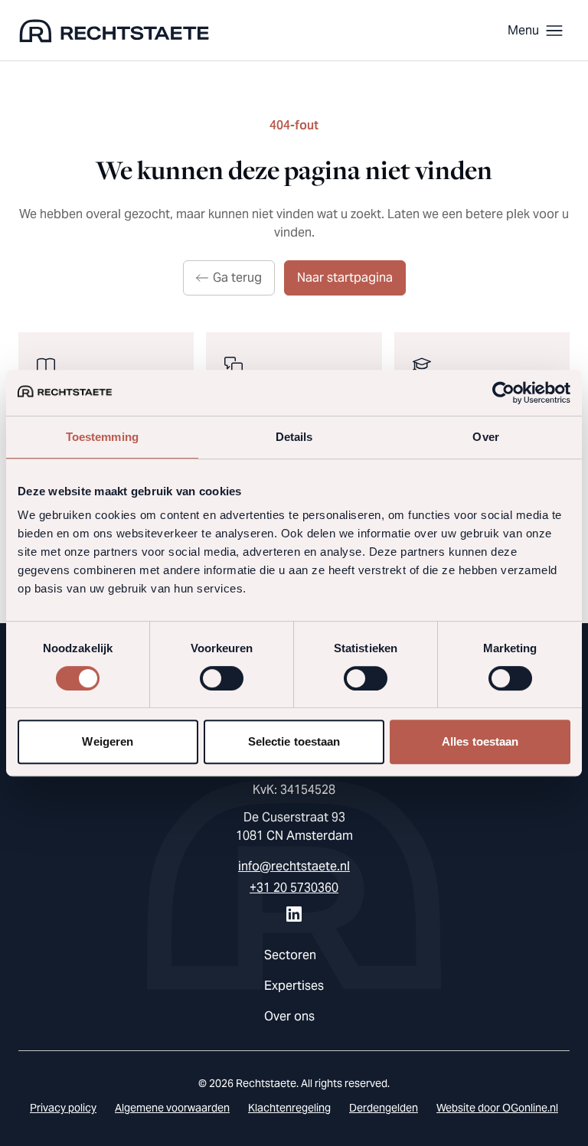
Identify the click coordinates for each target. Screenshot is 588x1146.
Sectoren (290, 955)
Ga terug (237, 277)
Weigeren (107, 741)
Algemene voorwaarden (172, 1108)
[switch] (221, 678)
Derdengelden (383, 1108)
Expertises (294, 986)
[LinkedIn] (294, 914)
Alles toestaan (480, 741)
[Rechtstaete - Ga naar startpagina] (114, 30)
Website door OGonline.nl (497, 1108)
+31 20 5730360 (294, 888)
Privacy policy (63, 1108)
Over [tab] (485, 436)
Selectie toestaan (294, 741)
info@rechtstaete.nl (294, 866)
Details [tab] (294, 436)
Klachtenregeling (289, 1108)
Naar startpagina (345, 277)
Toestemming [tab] (102, 436)
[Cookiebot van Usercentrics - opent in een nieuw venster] (503, 392)
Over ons (289, 1016)
